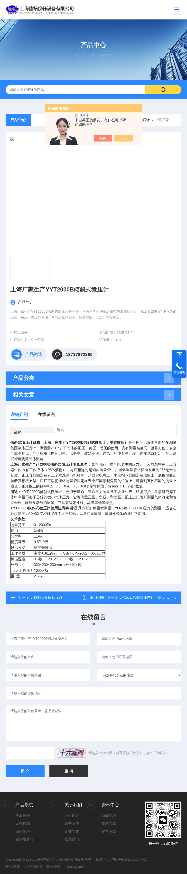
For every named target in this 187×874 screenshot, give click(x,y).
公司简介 (72, 815)
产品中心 (18, 120)
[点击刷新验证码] (71, 753)
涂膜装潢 (22, 831)
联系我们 (72, 839)
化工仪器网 (33, 867)
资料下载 (109, 831)
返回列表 (97, 597)
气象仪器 (22, 815)
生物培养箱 (24, 839)
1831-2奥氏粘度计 (48, 597)
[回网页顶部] (179, 355)
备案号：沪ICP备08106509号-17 (122, 859)
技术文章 (109, 823)
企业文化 (72, 831)
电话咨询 (179, 372)
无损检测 (22, 823)
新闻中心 (109, 815)
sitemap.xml (74, 867)
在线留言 (46, 414)
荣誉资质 (72, 823)
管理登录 (53, 867)
